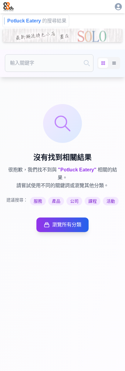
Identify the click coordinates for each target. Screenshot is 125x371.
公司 (74, 201)
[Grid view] (103, 63)
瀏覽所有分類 (66, 224)
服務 (38, 201)
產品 (56, 201)
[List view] (114, 63)
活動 (110, 201)
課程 (92, 201)
